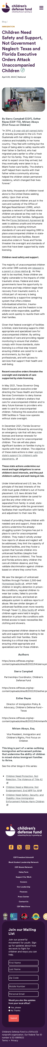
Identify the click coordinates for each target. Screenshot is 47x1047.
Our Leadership (23, 887)
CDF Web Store (23, 907)
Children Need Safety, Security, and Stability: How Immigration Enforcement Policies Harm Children (25, 798)
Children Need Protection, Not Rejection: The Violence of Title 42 (24, 777)
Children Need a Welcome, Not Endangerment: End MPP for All (22, 788)
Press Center (23, 897)
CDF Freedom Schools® (23, 857)
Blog (4, 21)
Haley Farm (23, 872)
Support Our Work (23, 877)
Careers (23, 882)
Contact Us (23, 902)
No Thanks (15, 1010)
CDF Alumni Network (23, 867)
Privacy (14, 1040)
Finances (23, 892)
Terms (5, 1040)
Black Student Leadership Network (23, 862)
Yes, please (16, 1007)
